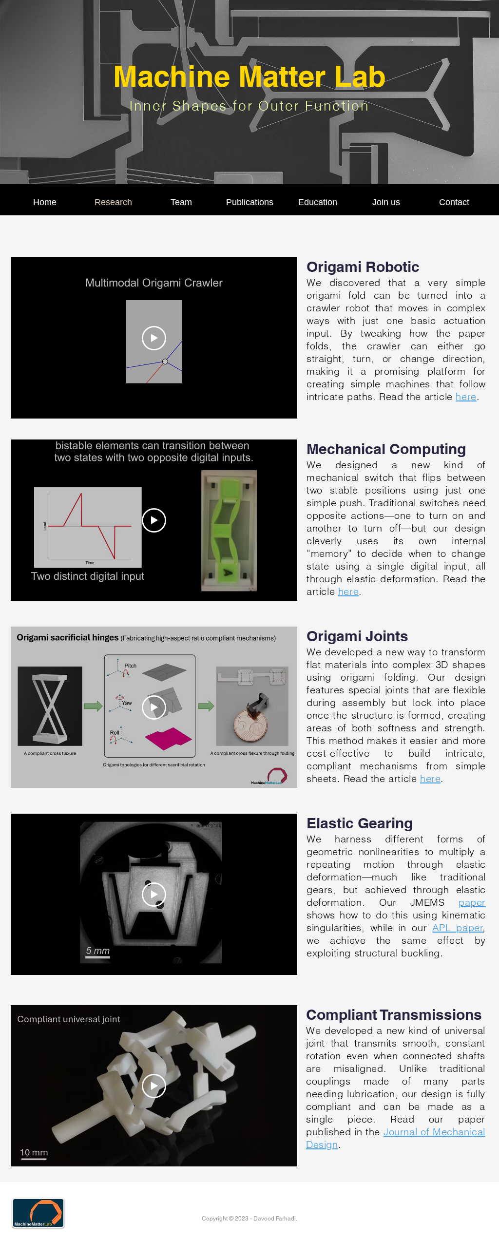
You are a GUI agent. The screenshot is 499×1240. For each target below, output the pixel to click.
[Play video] (154, 338)
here (466, 396)
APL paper (457, 927)
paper (472, 902)
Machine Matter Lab (249, 76)
